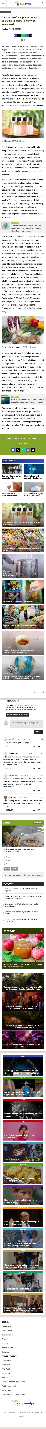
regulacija (25, 438)
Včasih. (8, 860)
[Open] (6, 3)
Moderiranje (6, 1373)
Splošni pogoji (7, 1390)
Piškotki (5, 1378)
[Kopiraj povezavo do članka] (30, 35)
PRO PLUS (6, 1369)
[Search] (43, 3)
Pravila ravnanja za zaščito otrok (14, 1395)
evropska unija (13, 438)
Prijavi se (38, 731)
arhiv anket (38, 822)
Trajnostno (5, 1339)
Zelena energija (7, 1335)
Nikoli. (8, 864)
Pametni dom (7, 1331)
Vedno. (8, 857)
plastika (23, 443)
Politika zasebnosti (9, 1386)
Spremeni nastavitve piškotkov (13, 1382)
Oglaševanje (6, 1360)
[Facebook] (15, 35)
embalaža (35, 438)
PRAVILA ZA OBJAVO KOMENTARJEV (17, 714)
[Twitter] (19, 35)
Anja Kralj (5, 29)
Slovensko (6, 1352)
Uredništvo (6, 1365)
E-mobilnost (6, 1326)
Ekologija (5, 1343)
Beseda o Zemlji (8, 1348)
